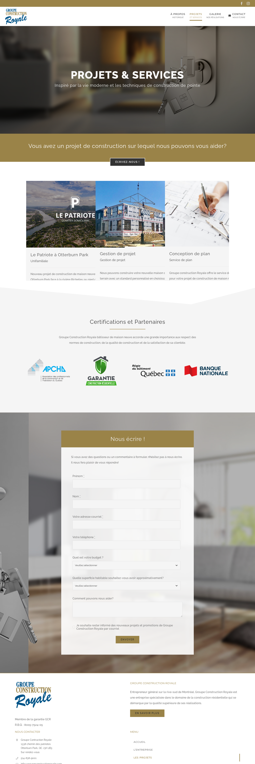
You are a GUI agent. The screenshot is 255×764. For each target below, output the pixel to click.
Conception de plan (189, 253)
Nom (76, 496)
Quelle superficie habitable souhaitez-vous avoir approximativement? (118, 578)
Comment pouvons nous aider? (93, 598)
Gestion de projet (118, 253)
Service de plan (180, 260)
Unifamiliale (39, 261)
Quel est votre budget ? (88, 557)
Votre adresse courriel (88, 516)
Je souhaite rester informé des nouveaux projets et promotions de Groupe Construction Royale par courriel (124, 627)
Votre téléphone (84, 537)
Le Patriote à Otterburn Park (59, 254)
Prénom (78, 476)
